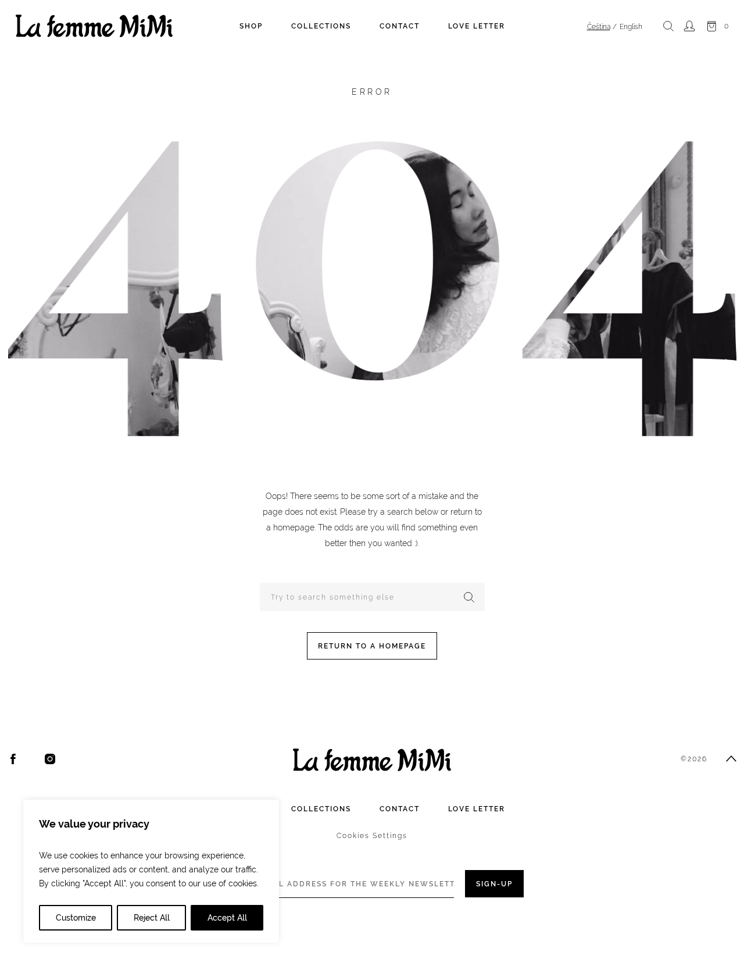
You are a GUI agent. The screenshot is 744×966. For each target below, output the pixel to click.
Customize (76, 917)
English (631, 27)
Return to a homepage (372, 646)
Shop (251, 26)
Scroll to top (731, 759)
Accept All (227, 917)
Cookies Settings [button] (372, 836)
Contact (400, 26)
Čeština (598, 27)
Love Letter (476, 26)
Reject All (152, 917)
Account (689, 26)
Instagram (50, 759)
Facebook (13, 759)
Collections (321, 26)
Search (668, 26)
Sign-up (494, 884)
